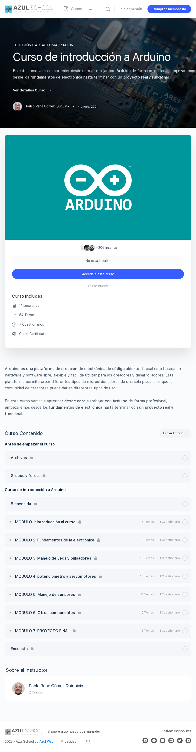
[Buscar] (108, 9)
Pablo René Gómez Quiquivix (56, 685)
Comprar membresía (169, 9)
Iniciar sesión (131, 9)
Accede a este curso (98, 274)
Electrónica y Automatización (43, 45)
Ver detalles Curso (29, 90)
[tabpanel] (98, 391)
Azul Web (46, 741)
